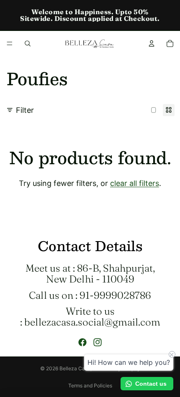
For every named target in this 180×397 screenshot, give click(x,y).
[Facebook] (82, 342)
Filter (25, 110)
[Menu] (9, 43)
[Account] (151, 43)
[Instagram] (98, 342)
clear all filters (134, 183)
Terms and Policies (90, 385)
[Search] (27, 43)
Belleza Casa (74, 368)
